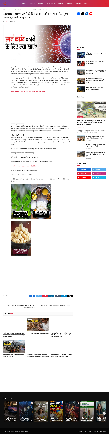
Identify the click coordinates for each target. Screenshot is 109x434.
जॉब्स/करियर (78, 3)
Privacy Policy (87, 431)
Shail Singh (81, 127)
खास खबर (24, 3)
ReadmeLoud (24, 431)
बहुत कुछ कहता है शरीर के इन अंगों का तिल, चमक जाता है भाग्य (55, 305)
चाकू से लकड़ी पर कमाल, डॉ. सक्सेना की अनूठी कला (38, 333)
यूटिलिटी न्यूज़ (70, 3)
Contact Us (103, 431)
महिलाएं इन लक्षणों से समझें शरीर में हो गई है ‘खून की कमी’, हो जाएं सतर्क (28, 91)
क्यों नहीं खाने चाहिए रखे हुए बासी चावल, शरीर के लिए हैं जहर (25, 166)
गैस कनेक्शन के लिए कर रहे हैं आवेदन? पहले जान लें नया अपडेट (95, 62)
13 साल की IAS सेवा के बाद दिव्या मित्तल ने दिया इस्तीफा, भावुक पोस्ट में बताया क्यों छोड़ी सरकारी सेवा (38, 355)
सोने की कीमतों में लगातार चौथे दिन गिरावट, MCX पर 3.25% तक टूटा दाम (95, 88)
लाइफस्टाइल (60, 3)
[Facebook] (5, 71)
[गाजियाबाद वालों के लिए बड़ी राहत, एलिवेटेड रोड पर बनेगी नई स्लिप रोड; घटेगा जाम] (81, 138)
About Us (95, 431)
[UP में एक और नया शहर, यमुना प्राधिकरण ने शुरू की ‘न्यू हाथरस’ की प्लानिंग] (81, 146)
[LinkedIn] (5, 79)
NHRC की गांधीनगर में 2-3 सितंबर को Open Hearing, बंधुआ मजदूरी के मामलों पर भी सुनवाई (95, 80)
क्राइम (85, 3)
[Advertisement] (43, 108)
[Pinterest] (5, 84)
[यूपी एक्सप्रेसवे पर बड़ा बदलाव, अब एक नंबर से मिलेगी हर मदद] (81, 55)
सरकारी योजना (80, 117)
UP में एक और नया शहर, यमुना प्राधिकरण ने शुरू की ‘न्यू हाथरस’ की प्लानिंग (95, 145)
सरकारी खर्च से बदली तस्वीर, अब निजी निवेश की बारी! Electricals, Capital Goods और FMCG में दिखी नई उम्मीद (61, 335)
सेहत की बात (40, 3)
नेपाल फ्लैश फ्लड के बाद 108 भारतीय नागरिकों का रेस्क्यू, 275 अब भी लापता (13, 355)
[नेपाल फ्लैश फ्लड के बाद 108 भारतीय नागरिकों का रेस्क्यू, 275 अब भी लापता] (14, 346)
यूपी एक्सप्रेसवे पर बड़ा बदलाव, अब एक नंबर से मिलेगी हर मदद (96, 53)
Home (80, 431)
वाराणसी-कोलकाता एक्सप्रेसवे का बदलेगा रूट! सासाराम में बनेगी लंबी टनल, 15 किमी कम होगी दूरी (95, 154)
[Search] (105, 3)
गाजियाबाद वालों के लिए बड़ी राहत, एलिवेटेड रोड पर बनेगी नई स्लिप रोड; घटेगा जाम (95, 137)
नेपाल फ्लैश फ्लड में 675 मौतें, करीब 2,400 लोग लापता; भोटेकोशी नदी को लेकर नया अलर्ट (61, 355)
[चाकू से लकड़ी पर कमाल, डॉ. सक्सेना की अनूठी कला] (38, 324)
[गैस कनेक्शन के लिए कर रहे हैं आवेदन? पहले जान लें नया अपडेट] (81, 63)
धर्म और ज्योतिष (50, 3)
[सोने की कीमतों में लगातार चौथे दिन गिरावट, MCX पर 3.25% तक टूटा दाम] (81, 89)
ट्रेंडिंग (31, 3)
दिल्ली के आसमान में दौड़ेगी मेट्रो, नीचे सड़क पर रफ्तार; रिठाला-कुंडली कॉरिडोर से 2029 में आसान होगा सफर (96, 72)
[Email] (5, 88)
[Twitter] (5, 75)
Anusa (6, 21)
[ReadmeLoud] (5, 3)
